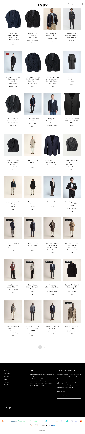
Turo (32, 370)
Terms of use (8, 376)
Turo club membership (66, 370)
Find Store (7, 385)
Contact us (7, 373)
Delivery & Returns (9, 371)
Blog (5, 379)
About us (6, 382)
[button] (3, 4)
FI (68, 3)
